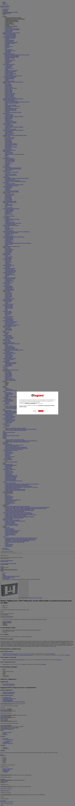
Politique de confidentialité (30, 403)
